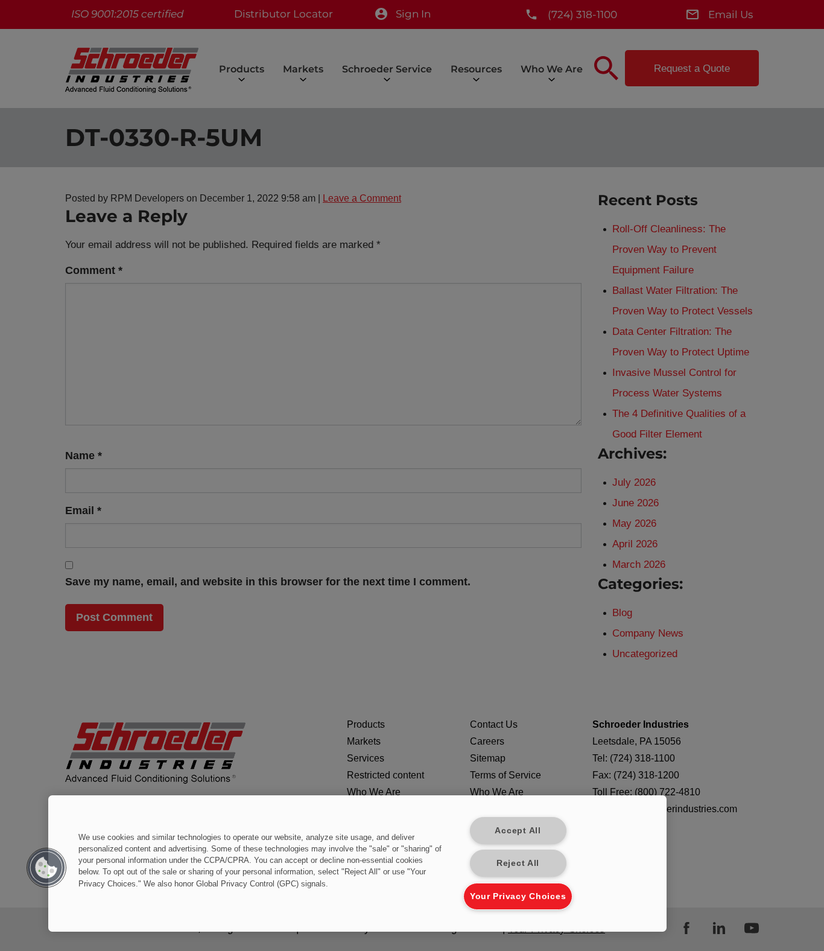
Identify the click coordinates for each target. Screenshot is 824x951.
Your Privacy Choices (518, 896)
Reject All (517, 863)
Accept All (517, 830)
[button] (46, 867)
